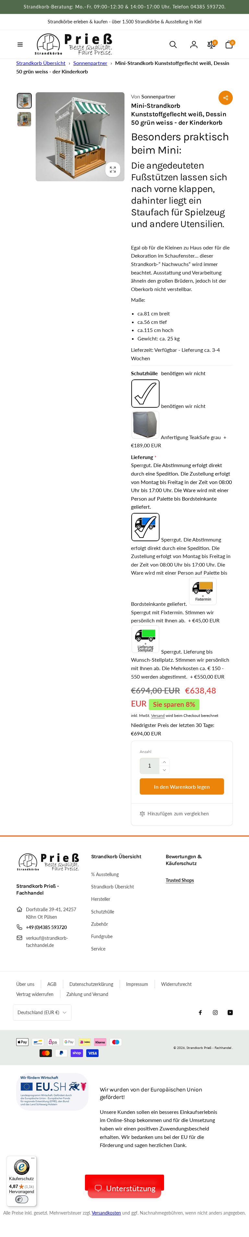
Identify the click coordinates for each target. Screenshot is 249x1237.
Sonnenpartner (90, 63)
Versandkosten (106, 1213)
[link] (124, 21)
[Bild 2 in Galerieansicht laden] (24, 119)
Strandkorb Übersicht (40, 63)
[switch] (21, 1199)
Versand (158, 715)
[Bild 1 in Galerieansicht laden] (24, 101)
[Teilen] (226, 98)
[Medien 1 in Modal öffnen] (80, 136)
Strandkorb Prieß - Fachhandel (208, 1048)
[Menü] (33, 1160)
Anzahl (145, 751)
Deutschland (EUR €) (38, 1012)
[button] (20, 44)
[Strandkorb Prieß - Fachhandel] (48, 869)
